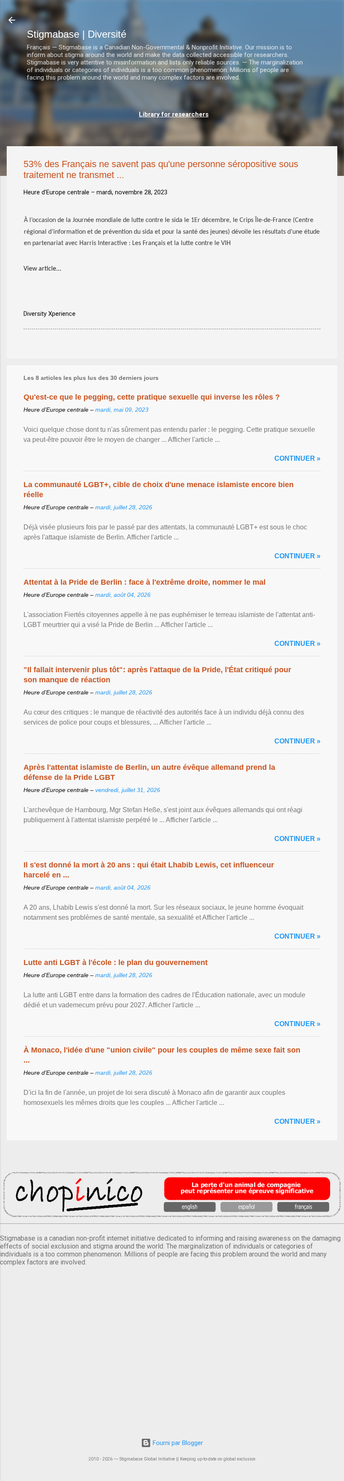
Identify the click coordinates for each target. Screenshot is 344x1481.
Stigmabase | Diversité (76, 34)
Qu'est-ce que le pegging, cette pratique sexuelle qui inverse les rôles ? (151, 397)
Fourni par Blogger (177, 1443)
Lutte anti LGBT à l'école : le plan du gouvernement (115, 962)
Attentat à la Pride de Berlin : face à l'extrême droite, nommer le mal (144, 582)
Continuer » (297, 458)
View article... (42, 269)
